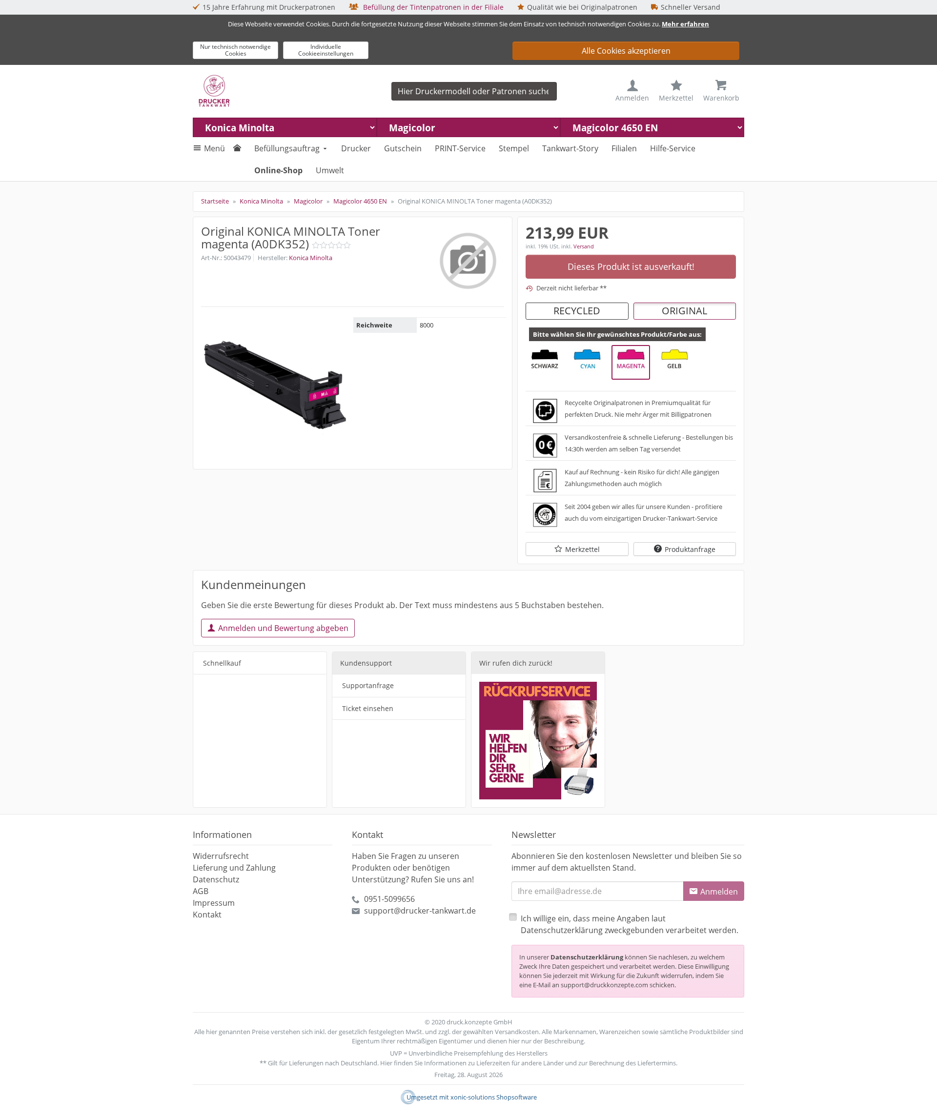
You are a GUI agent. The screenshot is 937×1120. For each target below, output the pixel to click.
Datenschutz (216, 879)
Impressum (214, 902)
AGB (200, 891)
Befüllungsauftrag (287, 148)
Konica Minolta (310, 257)
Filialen (624, 148)
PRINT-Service (460, 148)
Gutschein (403, 148)
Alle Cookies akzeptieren (626, 50)
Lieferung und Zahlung (234, 867)
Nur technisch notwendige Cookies (235, 50)
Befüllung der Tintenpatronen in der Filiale (432, 7)
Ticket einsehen (367, 708)
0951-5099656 (389, 899)
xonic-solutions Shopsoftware (493, 1097)
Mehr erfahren (685, 24)
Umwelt (330, 170)
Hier (386, 1063)
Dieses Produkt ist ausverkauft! (631, 266)
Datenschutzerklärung (586, 957)
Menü (214, 148)
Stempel (514, 148)
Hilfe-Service (672, 148)
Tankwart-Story (570, 148)
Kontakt (207, 914)
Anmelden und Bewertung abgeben (283, 628)
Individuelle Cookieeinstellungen (325, 50)
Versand (583, 246)
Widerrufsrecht (221, 856)
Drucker (356, 148)
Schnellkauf (222, 663)
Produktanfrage (690, 549)
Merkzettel (582, 549)
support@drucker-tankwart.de (420, 910)
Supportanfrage (368, 685)
